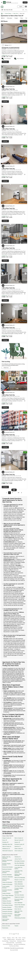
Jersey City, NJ (18, 859)
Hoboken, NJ (18, 856)
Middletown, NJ (6, 848)
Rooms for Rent (6, 925)
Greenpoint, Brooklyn (7, 911)
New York (15, 13)
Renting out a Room (21, 941)
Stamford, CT (18, 846)
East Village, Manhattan (7, 895)
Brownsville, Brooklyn (7, 867)
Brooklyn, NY (5, 842)
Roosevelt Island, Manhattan (19, 900)
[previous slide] (3, 33)
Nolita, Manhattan (19, 884)
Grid (3, 18)
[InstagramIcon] (18, 934)
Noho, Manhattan (18, 882)
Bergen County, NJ (6, 838)
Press (5, 939)
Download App (5, 941)
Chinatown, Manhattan (7, 876)
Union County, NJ (18, 850)
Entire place (9, 18)
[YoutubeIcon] (14, 934)
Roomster (4, 826)
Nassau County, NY (19, 840)
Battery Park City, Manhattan (6, 857)
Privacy (23, 937)
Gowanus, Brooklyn (6, 907)
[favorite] (2, 25)
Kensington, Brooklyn (20, 861)
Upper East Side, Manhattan (18, 911)
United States (8, 13)
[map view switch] (14, 490)
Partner (4, 937)
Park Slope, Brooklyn (19, 886)
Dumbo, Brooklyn (6, 893)
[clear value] (23, 9)
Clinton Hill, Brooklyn (7, 882)
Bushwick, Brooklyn (7, 869)
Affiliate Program (11, 939)
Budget (16, 18)
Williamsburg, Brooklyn (20, 918)
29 (19, 492)
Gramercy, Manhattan (7, 909)
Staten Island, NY (19, 848)
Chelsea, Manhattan (7, 874)
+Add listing (23, 21)
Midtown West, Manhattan (18, 875)
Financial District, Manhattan (6, 898)
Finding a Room (13, 941)
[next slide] (25, 33)
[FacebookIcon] (10, 934)
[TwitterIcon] (12, 934)
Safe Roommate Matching (19, 944)
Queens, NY (17, 842)
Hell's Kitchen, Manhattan (5, 920)
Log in (20, 6)
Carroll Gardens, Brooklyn (6, 872)
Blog (23, 939)
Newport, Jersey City (20, 879)
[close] (2, 2)
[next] (25, 9)
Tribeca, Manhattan (19, 907)
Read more (6, 367)
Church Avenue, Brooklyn (6, 879)
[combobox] (13, 9)
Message (5, 61)
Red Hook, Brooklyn (19, 895)
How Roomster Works (14, 946)
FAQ (16, 937)
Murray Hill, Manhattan (20, 877)
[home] (2, 14)
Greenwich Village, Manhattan (6, 916)
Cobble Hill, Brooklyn (7, 884)
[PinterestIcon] (16, 934)
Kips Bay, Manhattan (19, 863)
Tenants (16, 925)
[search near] (2, 9)
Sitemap (9, 937)
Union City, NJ (18, 909)
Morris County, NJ (19, 838)
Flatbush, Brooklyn (6, 901)
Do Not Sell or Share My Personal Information (14, 948)
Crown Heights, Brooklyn (6, 887)
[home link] (2, 6)
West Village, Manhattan (18, 915)
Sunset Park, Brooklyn (20, 904)
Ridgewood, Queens (19, 897)
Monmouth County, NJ (7, 850)
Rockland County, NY (19, 844)
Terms (13, 937)
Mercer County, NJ (6, 846)
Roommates (5, 928)
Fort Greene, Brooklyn (7, 905)
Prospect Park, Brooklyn (18, 892)
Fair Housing (18, 939)
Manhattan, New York (7, 844)
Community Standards (8, 944)
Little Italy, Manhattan (20, 865)
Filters (21, 18)
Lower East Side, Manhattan (19, 871)
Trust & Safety (18, 942)
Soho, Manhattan (18, 902)
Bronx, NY (4, 840)
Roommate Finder (10, 942)
